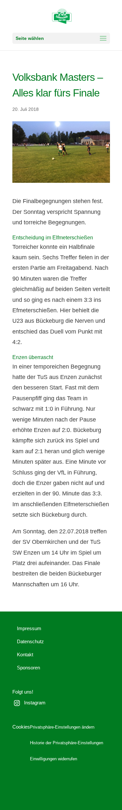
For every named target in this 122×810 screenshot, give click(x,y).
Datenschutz (30, 641)
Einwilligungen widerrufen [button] (53, 759)
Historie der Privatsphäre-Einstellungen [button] (66, 743)
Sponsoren (28, 667)
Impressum (29, 628)
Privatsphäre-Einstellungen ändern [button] (62, 727)
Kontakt (25, 654)
